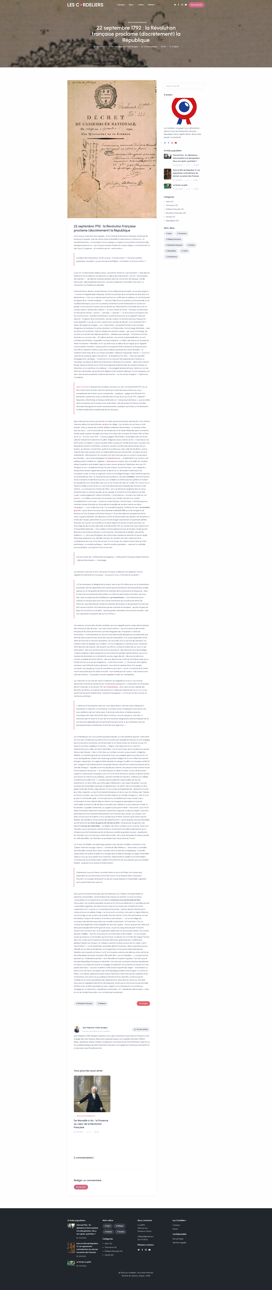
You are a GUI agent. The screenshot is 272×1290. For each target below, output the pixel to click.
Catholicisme (172, 257)
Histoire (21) (170, 217)
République (172, 251)
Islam (170, 233)
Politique (120, 1226)
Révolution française (137, 22)
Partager (144, 1003)
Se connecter (196, 5)
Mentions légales (179, 1243)
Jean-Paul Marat (83, 387)
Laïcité (185, 251)
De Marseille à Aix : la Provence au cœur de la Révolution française (91, 1124)
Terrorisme (182, 233)
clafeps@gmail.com (145, 1236)
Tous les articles (142, 1029)
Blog (130, 5)
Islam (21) (169, 202)
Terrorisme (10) (172, 205)
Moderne (102, 1003)
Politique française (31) (175, 209)
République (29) (172, 221)
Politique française (174, 239)
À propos (121, 5)
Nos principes (178, 1239)
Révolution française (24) (176, 213)
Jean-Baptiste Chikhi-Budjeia (94, 1027)
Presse (175, 1229)
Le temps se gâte (180, 185)
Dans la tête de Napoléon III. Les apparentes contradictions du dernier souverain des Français (186, 173)
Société (121, 1232)
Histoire (192, 245)
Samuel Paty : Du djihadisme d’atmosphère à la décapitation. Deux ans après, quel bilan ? (186, 158)
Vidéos (141, 5)
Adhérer (151, 5)
